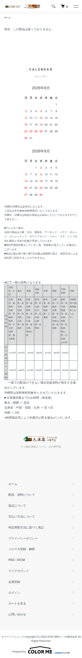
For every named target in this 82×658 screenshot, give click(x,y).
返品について (17, 505)
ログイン (14, 592)
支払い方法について (21, 516)
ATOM (21, 560)
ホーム (7, 17)
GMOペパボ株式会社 (65, 636)
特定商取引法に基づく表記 (26, 527)
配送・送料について (21, 494)
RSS (11, 560)
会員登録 (14, 581)
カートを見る (17, 603)
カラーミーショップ (12, 636)
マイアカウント (18, 571)
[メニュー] (75, 6)
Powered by (19, 651)
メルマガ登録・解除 (21, 549)
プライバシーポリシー (23, 538)
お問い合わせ (17, 614)
